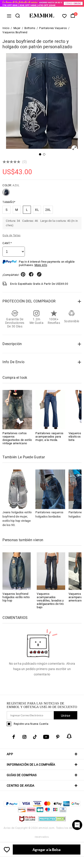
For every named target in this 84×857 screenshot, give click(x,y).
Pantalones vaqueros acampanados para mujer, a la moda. (49, 437)
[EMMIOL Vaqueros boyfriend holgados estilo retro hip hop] (16, 571)
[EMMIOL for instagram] (24, 736)
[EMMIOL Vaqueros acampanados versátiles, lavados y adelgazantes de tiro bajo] (51, 571)
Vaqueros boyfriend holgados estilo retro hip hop (16, 597)
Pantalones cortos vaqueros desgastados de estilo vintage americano (17, 438)
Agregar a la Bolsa (46, 849)
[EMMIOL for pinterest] (58, 736)
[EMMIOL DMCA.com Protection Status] (52, 821)
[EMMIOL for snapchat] (69, 736)
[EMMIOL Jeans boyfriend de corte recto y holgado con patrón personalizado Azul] (6, 194)
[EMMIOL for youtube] (46, 736)
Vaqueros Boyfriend (14, 32)
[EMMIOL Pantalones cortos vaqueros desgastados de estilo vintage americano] (17, 409)
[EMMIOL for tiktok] (35, 736)
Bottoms (29, 28)
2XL (48, 210)
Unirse (65, 715)
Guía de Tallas (11, 235)
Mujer (17, 28)
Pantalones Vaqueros (53, 28)
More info (40, 265)
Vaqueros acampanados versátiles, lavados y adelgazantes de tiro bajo (50, 600)
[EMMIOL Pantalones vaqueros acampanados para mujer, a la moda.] (50, 409)
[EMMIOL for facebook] (14, 736)
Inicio (5, 28)
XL (37, 210)
